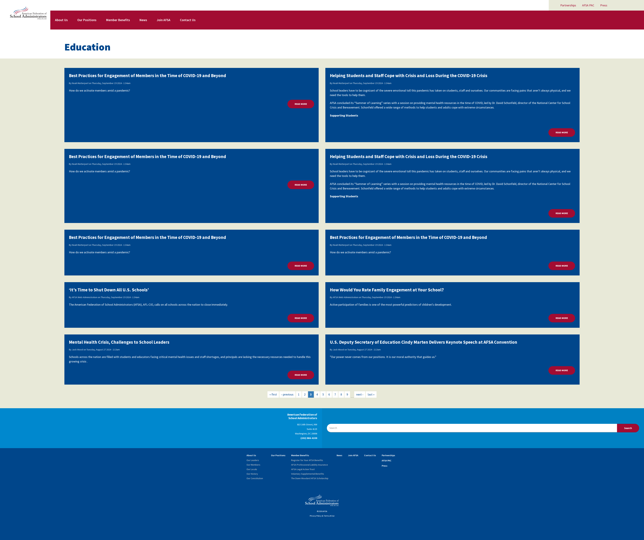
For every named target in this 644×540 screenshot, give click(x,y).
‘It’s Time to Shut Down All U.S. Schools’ (109, 290)
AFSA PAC (588, 5)
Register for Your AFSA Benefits (307, 460)
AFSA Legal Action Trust (303, 469)
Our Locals (252, 469)
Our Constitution (255, 478)
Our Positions (86, 20)
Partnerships (568, 5)
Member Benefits (118, 20)
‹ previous (287, 394)
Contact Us (188, 20)
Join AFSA (163, 20)
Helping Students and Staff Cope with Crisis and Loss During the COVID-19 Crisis (408, 75)
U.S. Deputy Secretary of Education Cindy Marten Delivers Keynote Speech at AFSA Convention (423, 342)
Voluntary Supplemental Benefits (307, 473)
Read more (304, 103)
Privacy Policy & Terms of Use (322, 516)
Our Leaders (253, 460)
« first (273, 394)
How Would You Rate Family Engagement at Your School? (387, 290)
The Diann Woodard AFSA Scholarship (309, 478)
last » (371, 394)
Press (603, 5)
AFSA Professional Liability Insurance (309, 464)
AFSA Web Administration (84, 297)
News (143, 20)
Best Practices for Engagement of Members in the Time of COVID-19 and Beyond (147, 75)
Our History (252, 473)
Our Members (253, 464)
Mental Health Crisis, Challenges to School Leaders (119, 342)
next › (359, 394)
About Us (61, 20)
